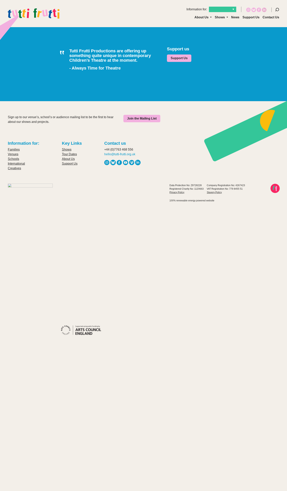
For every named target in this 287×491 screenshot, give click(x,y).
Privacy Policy (176, 192)
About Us (201, 17)
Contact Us (271, 17)
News (235, 17)
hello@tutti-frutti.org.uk (119, 154)
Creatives (14, 168)
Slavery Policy (214, 192)
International (16, 163)
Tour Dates (69, 154)
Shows (220, 17)
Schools (13, 159)
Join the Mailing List (142, 118)
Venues (13, 154)
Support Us (250, 17)
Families (14, 149)
